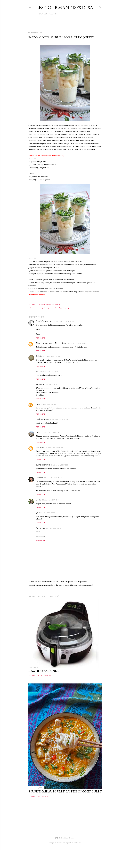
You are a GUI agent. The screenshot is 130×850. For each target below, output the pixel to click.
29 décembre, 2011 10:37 (54, 384)
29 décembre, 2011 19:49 (50, 500)
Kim (38, 404)
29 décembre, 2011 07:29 (65, 321)
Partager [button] (31, 304)
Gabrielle (40, 356)
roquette (69, 308)
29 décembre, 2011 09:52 (49, 371)
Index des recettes (47, 14)
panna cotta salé (54, 308)
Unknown (40, 447)
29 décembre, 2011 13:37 (59, 465)
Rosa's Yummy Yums (45, 321)
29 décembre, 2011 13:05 (60, 419)
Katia (38, 432)
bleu (35, 308)
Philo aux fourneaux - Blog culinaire (51, 343)
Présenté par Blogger (67, 838)
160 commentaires (44, 675)
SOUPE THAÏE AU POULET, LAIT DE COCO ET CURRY (65, 791)
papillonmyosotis (43, 419)
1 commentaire (42, 796)
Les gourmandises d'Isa (64, 8)
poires (63, 308)
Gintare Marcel (75, 843)
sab (37, 371)
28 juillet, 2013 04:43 (53, 528)
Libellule (39, 478)
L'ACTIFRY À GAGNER (43, 671)
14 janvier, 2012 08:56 (47, 513)
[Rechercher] (100, 7)
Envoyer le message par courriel (48, 304)
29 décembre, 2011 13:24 (50, 432)
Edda (38, 500)
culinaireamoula (43, 465)
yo (37, 513)
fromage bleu (43, 308)
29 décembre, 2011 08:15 (76, 343)
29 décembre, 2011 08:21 (53, 356)
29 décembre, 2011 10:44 (49, 404)
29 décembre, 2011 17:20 (53, 478)
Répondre (40, 338)
